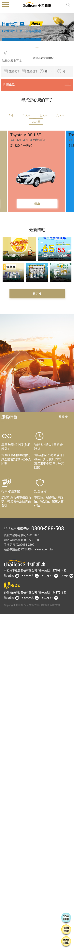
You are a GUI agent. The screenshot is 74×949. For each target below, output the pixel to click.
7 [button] (52, 39)
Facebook (28, 575)
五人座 (26, 115)
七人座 (43, 115)
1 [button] (22, 39)
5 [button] (42, 39)
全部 (10, 115)
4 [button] (37, 39)
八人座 (60, 115)
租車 (37, 204)
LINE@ (65, 575)
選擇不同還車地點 (43, 58)
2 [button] (27, 39)
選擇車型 (9, 85)
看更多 (37, 293)
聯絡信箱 (9, 575)
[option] (37, 27)
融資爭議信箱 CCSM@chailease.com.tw (28, 549)
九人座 (36, 121)
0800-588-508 (47, 528)
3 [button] (32, 39)
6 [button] (47, 39)
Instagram (48, 575)
